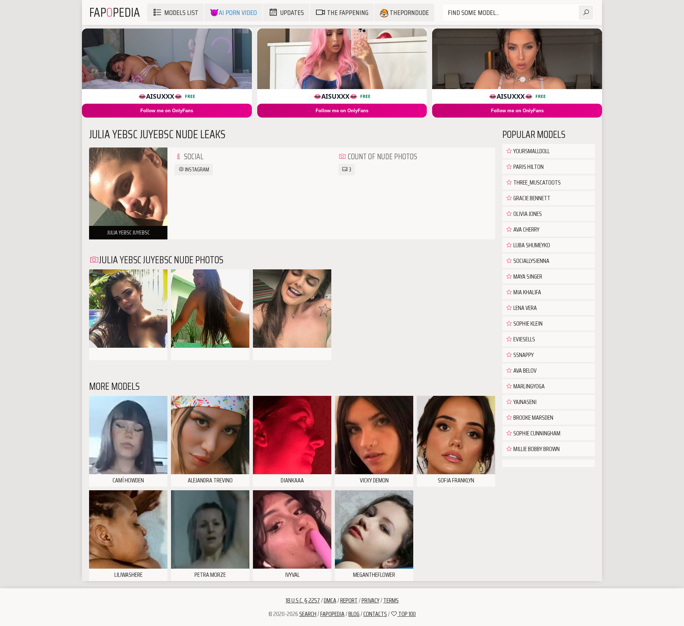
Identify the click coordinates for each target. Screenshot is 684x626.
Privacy (370, 600)
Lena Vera (524, 308)
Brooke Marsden (532, 418)
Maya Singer (527, 276)
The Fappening (347, 12)
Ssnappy (523, 355)
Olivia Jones (527, 214)
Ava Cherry (525, 229)
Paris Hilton (528, 167)
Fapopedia (332, 614)
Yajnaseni (524, 402)
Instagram (196, 169)
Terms (391, 600)
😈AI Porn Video (233, 12)
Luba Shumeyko (531, 245)
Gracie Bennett (531, 198)
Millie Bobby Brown (536, 449)
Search (307, 614)
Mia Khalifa (526, 292)
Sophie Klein (527, 323)
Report (349, 600)
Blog (353, 614)
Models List (181, 12)
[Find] (586, 12)
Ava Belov (524, 371)
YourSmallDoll (531, 151)
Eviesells (523, 339)
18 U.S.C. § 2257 (303, 600)
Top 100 (406, 614)
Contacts (375, 614)
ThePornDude (408, 12)
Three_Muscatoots (536, 182)
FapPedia (114, 12)
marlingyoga (528, 386)
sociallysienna (530, 261)
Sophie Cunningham (536, 433)
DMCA (330, 600)
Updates (292, 12)
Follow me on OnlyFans (166, 110)
